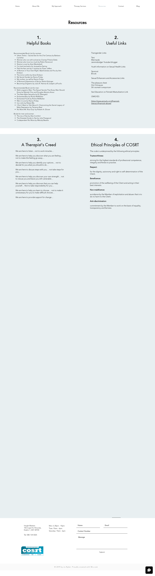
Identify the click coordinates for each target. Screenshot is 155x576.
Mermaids (95, 60)
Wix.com (94, 567)
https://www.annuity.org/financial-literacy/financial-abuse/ (105, 102)
